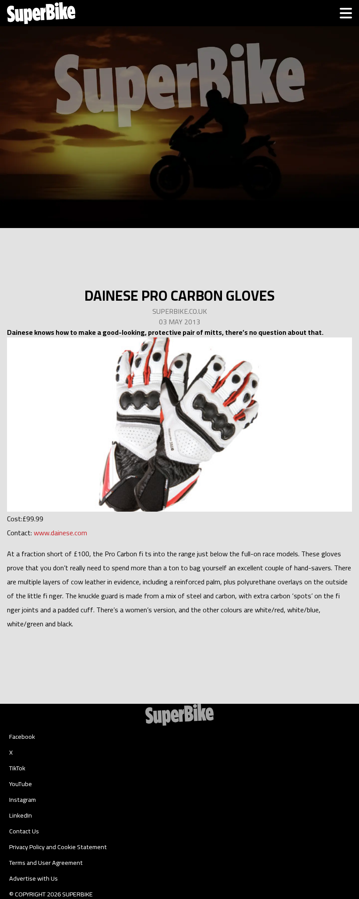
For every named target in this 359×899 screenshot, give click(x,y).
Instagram (22, 799)
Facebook (22, 736)
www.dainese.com (60, 532)
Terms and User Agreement (46, 862)
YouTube (20, 784)
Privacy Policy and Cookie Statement (58, 847)
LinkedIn (20, 815)
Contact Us (24, 831)
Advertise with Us (33, 878)
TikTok (17, 768)
